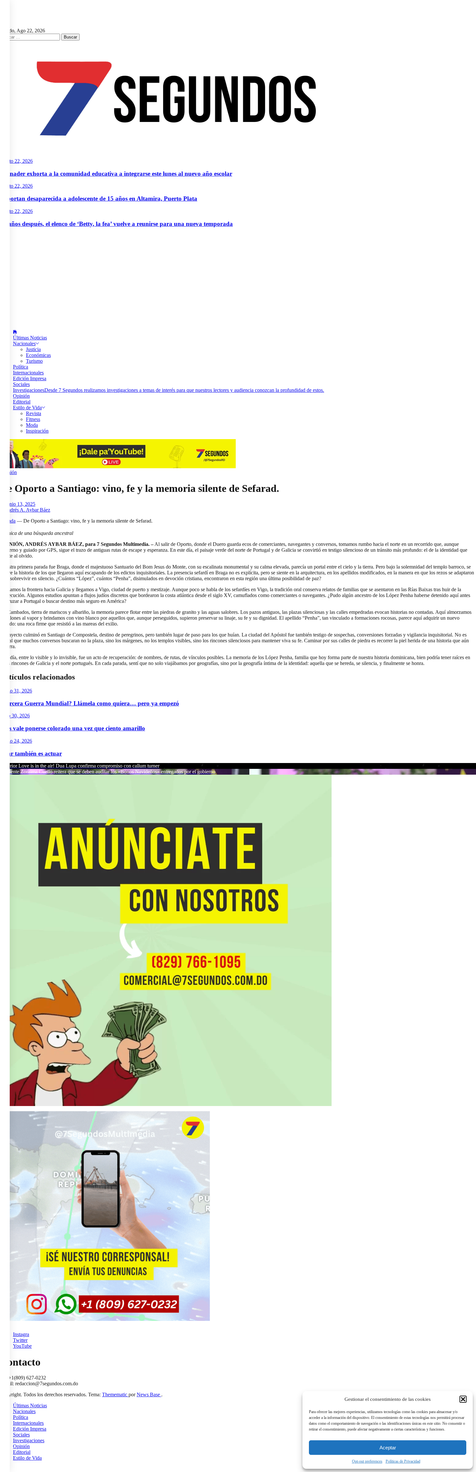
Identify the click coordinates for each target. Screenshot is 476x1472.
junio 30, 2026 (15, 715)
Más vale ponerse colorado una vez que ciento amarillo (72, 728)
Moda (32, 425)
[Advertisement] (238, 278)
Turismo (34, 361)
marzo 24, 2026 (16, 741)
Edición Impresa (29, 378)
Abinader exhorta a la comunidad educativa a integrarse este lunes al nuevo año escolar (116, 173)
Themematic (115, 1394)
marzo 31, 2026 (16, 690)
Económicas (38, 355)
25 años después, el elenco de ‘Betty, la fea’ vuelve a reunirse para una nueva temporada (116, 223)
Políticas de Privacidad (403, 1461)
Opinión (21, 396)
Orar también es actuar (31, 753)
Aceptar (388, 1447)
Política (20, 367)
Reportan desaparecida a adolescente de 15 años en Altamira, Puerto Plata (98, 198)
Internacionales (28, 372)
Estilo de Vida (27, 407)
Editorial (21, 401)
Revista (33, 413)
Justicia (33, 349)
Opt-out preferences (367, 1461)
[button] (463, 1399)
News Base (149, 1394)
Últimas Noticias (30, 337)
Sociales (21, 384)
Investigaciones (168, 390)
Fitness (33, 419)
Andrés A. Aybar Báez (27, 510)
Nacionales (24, 343)
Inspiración (37, 431)
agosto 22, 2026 (16, 161)
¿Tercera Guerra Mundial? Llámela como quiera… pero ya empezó (89, 703)
